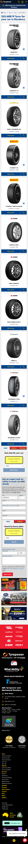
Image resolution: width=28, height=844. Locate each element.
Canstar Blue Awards (7, 805)
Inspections (4, 775)
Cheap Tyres (5, 809)
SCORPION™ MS (14, 168)
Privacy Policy (9, 568)
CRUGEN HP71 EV (14, 90)
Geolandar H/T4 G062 (14, 437)
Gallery (4, 797)
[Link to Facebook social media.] (14, 840)
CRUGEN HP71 (14, 52)
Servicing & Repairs (7, 777)
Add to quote (10, 58)
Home (4, 12)
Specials (4, 785)
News (3, 795)
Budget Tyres (5, 807)
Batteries (4, 773)
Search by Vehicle (6, 756)
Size (3, 495)
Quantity (21, 495)
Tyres (3, 754)
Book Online (6, 789)
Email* (4, 510)
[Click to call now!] (18, 2)
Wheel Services (6, 781)
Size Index (4, 803)
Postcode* (5, 516)
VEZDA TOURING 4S (14, 283)
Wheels (4, 766)
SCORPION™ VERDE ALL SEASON (14, 206)
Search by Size (6, 758)
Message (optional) (7, 556)
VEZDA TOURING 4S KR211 (14, 322)
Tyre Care (4, 762)
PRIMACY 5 (14, 360)
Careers (4, 791)
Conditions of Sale (20, 836)
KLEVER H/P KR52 (14, 245)
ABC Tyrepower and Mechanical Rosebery (15, 6)
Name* (4, 500)
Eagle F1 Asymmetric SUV (14, 129)
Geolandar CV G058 (14, 399)
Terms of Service (20, 568)
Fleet (3, 793)
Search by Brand (6, 760)
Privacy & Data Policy (10, 836)
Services (4, 771)
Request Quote (7, 574)
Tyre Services (5, 779)
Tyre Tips (4, 763)
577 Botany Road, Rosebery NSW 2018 (15, 697)
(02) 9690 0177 (10, 701)
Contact (4, 787)
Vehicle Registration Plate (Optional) (8, 550)
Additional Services (7, 783)
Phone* (10, 505)
